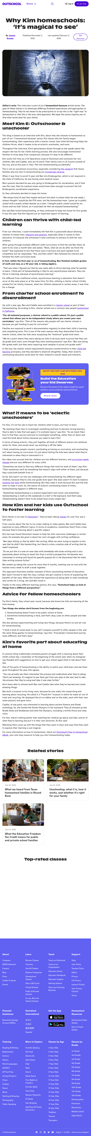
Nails (27, 1068)
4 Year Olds (53, 1052)
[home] (11, 3)
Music (4, 1092)
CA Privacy (76, 980)
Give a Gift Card (32, 983)
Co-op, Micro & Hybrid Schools (32, 999)
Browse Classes (32, 960)
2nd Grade (76, 1055)
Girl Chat (29, 1052)
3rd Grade (76, 1059)
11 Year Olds (53, 1080)
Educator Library (55, 971)
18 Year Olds (53, 1108)
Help (74, 960)
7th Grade (76, 1075)
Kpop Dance (30, 1076)
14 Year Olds (53, 1092)
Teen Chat (29, 1091)
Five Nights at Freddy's (31, 1081)
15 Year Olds (53, 1096)
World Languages (9, 1064)
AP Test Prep (7, 1072)
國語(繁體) (29, 1028)
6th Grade (76, 1071)
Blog (4, 972)
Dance (5, 1088)
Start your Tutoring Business (56, 988)
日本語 (28, 1024)
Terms (74, 995)
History (5, 1060)
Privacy (75, 976)
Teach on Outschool (56, 960)
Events (5, 984)
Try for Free (81, 4)
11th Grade (76, 1091)
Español (28, 1032)
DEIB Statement (9, 964)
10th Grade (76, 1087)
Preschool (76, 1103)
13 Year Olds (53, 1088)
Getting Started (55, 983)
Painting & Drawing (10, 1096)
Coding (5, 1084)
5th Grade (76, 1067)
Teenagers (52, 1120)
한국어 (28, 1020)
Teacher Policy (78, 968)
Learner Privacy (78, 984)
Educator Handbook (57, 975)
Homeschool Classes (30, 978)
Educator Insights (55, 979)
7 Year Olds (53, 1064)
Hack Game (30, 1060)
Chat (27, 1064)
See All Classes (31, 968)
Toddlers (52, 1112)
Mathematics (7, 1052)
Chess (4, 1080)
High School (77, 1115)
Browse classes (50, 395)
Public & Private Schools (32, 992)
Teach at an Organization (53, 965)
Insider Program (9, 980)
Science (5, 1056)
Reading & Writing (10, 1048)
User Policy (76, 964)
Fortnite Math (31, 1087)
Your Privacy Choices (77, 990)
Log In (70, 4)
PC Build (29, 1099)
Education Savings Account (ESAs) (10, 1021)
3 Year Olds (53, 1048)
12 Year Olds (53, 1084)
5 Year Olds (53, 1056)
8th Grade (76, 1079)
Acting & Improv (9, 1076)
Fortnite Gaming (32, 1048)
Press (4, 976)
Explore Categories (33, 972)
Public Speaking (9, 1104)
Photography (8, 1100)
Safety (74, 972)
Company (6, 960)
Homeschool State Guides (79, 1021)
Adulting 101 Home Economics (33, 1108)
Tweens (51, 1116)
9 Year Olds (53, 1072)
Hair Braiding (31, 1103)
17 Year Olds (53, 1104)
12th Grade (76, 1095)
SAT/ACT (6, 1068)
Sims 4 (28, 1072)
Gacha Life (29, 1056)
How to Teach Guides (77, 1028)
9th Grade (76, 1083)
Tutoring (29, 964)
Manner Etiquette (33, 1095)
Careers (5, 968)
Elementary (76, 1107)
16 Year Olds (53, 1100)
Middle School (78, 1111)
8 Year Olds (53, 1068)
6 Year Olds (53, 1060)
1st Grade (76, 1051)
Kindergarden (77, 1099)
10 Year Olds (53, 1076)
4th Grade (76, 1063)
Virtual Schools (31, 987)
